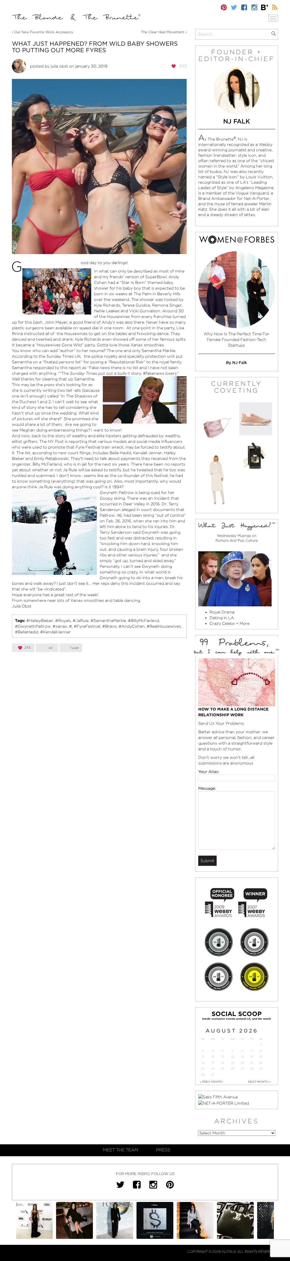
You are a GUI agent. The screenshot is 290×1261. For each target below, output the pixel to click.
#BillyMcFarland (143, 620)
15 (260, 1057)
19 (232, 1063)
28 (251, 1069)
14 (251, 1057)
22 (261, 1063)
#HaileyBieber (39, 620)
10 (212, 1057)
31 (212, 1075)
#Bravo (109, 626)
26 (232, 1069)
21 (251, 1063)
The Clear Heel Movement (162, 32)
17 (212, 1063)
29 (261, 1069)
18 (222, 1063)
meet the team (120, 1150)
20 (242, 1063)
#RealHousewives (164, 626)
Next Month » (259, 1081)
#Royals (63, 620)
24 (213, 1069)
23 (202, 1069)
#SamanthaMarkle (108, 620)
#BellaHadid (26, 632)
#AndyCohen (132, 626)
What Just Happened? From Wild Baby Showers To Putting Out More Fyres (95, 47)
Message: (207, 788)
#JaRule (81, 620)
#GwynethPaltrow (33, 626)
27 (242, 1069)
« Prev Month (211, 1081)
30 (203, 1075)
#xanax (60, 626)
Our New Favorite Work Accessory (43, 32)
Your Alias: (208, 771)
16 (202, 1063)
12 (232, 1057)
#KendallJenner (55, 632)
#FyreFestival (87, 626)
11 (222, 1057)
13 (242, 1057)
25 (222, 1069)
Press (163, 1150)
